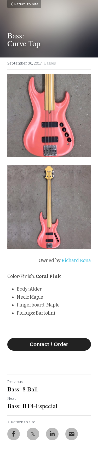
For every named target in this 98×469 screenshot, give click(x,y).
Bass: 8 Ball (22, 389)
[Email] (71, 434)
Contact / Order (49, 344)
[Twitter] (33, 434)
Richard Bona (76, 260)
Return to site (26, 4)
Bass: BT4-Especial (32, 406)
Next (11, 398)
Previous (15, 382)
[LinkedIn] (52, 434)
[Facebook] (13, 434)
